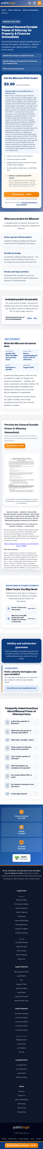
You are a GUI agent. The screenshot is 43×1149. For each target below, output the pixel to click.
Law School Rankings (21, 1013)
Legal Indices (21, 1073)
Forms (4, 10)
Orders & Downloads (21, 1099)
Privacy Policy (21, 1112)
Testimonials (21, 1103)
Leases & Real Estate (21, 920)
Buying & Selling (21, 900)
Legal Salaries (21, 976)
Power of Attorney (14, 10)
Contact (38, 1139)
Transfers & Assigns (21, 933)
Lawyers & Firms (21, 984)
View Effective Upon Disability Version (21, 688)
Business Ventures (21, 908)
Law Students (21, 1048)
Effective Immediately (30, 10)
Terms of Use (21, 1108)
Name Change (21, 950)
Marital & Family (21, 946)
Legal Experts (21, 992)
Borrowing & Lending (21, 904)
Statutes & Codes (21, 1077)
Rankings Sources (21, 1040)
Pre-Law (21, 1052)
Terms (32, 1139)
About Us (21, 1091)
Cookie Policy (12, 1139)
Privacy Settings (24, 1139)
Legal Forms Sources (21, 996)
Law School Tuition (22, 1026)
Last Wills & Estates (21, 942)
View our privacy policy (32, 878)
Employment (22, 916)
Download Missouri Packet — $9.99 (21, 1145)
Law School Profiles (21, 1017)
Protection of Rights (21, 929)
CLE (21, 980)
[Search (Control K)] (29, 3)
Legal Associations (21, 988)
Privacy (4, 1139)
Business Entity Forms (21, 1000)
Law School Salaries (21, 1022)
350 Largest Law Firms (21, 972)
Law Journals (21, 1044)
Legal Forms (21, 891)
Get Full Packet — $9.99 (15, 446)
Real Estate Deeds (21, 924)
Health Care (21, 959)
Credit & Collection (21, 912)
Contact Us (21, 1095)
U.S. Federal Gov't (21, 1069)
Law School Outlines (21, 1030)
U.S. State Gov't (21, 1065)
